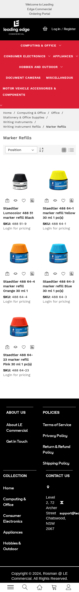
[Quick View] (15, 200)
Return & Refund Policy (56, 449)
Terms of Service (57, 424)
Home (8, 112)
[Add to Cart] (7, 200)
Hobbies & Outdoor (12, 546)
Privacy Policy (55, 435)
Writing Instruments (18, 122)
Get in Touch (16, 441)
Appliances (13, 532)
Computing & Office (32, 112)
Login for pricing (16, 228)
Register (70, 29)
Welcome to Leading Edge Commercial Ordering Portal (39, 9)
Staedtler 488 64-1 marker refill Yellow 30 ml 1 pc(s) (59, 213)
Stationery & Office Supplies (24, 117)
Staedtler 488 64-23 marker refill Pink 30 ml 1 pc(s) (18, 359)
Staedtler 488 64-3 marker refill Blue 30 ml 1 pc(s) (58, 286)
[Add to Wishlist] (24, 200)
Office (56, 112)
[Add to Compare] (32, 200)
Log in (56, 29)
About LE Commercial (17, 427)
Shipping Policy (56, 463)
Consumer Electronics (12, 518)
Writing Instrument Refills (22, 126)
